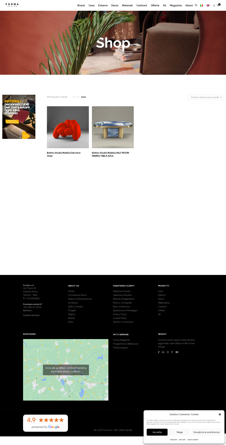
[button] (219, 414)
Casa (160, 291)
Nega (180, 432)
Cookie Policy (173, 439)
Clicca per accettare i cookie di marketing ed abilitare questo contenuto (65, 370)
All (159, 314)
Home (71, 291)
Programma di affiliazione (125, 344)
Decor (161, 299)
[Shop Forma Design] (12, 5)
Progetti (72, 310)
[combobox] (206, 97)
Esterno (162, 295)
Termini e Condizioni (192, 439)
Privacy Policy (182, 439)
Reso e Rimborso (121, 306)
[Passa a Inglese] (208, 5)
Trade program (120, 347)
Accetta (157, 432)
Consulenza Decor (77, 295)
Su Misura (73, 303)
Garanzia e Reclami (122, 295)
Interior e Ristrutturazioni (80, 299)
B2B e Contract (75, 306)
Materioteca (164, 303)
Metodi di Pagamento (123, 299)
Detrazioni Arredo (122, 291)
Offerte (161, 310)
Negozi (71, 314)
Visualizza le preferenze (206, 432)
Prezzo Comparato (122, 303)
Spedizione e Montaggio (125, 310)
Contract (162, 306)
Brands (71, 318)
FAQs (70, 322)
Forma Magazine (121, 340)
